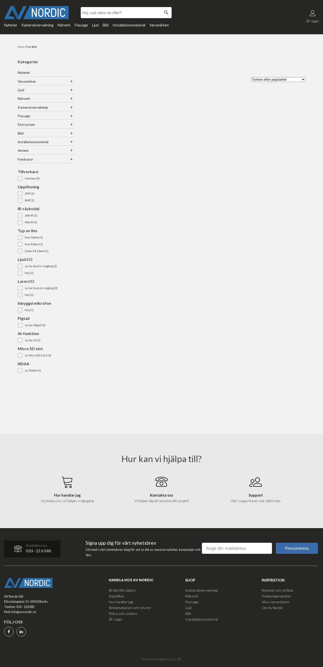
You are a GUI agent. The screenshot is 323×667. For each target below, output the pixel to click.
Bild (106, 25)
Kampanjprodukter (276, 596)
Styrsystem (26, 125)
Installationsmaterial (129, 25)
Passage (81, 25)
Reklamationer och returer (130, 607)
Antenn (23, 150)
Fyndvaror (25, 159)
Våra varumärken (275, 602)
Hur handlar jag (121, 602)
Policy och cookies (123, 613)
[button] (46, 178)
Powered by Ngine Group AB (161, 659)
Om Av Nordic (272, 607)
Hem (21, 47)
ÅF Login (115, 619)
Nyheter (10, 25)
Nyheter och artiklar (278, 590)
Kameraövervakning (37, 25)
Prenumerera (297, 548)
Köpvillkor (116, 596)
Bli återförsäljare (122, 590)
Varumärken (159, 25)
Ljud (95, 25)
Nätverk (64, 25)
